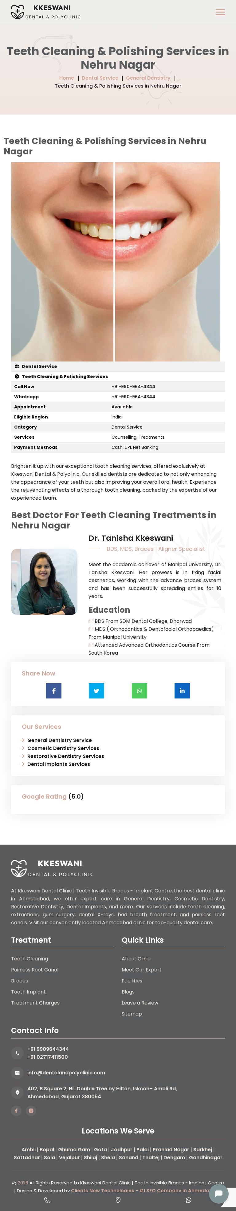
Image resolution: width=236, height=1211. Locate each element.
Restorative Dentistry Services (65, 756)
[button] (220, 12)
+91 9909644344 (48, 1049)
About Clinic (136, 958)
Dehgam (174, 1157)
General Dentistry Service (59, 740)
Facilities (132, 980)
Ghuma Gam (74, 1149)
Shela (108, 1157)
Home (66, 77)
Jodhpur (121, 1149)
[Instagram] (31, 1111)
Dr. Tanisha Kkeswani (130, 537)
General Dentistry (148, 77)
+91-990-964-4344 (133, 387)
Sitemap (132, 1013)
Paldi (142, 1149)
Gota (100, 1149)
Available (122, 407)
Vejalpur (69, 1157)
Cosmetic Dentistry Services (63, 748)
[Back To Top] (218, 1172)
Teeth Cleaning (29, 958)
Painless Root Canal (34, 969)
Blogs (128, 991)
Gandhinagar (205, 1157)
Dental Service (100, 77)
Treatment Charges (35, 1002)
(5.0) (76, 796)
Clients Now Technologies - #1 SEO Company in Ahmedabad (145, 1190)
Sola (49, 1157)
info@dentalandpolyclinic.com (66, 1072)
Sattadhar (27, 1157)
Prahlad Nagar (171, 1149)
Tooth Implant (28, 991)
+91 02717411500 (47, 1057)
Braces (19, 980)
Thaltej (150, 1157)
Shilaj (90, 1157)
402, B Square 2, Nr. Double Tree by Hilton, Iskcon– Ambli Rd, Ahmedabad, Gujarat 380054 (102, 1092)
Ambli (29, 1149)
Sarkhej (202, 1149)
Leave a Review (140, 1002)
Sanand (128, 1157)
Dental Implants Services (58, 764)
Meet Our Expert (142, 969)
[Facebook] (16, 1111)
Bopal (47, 1149)
